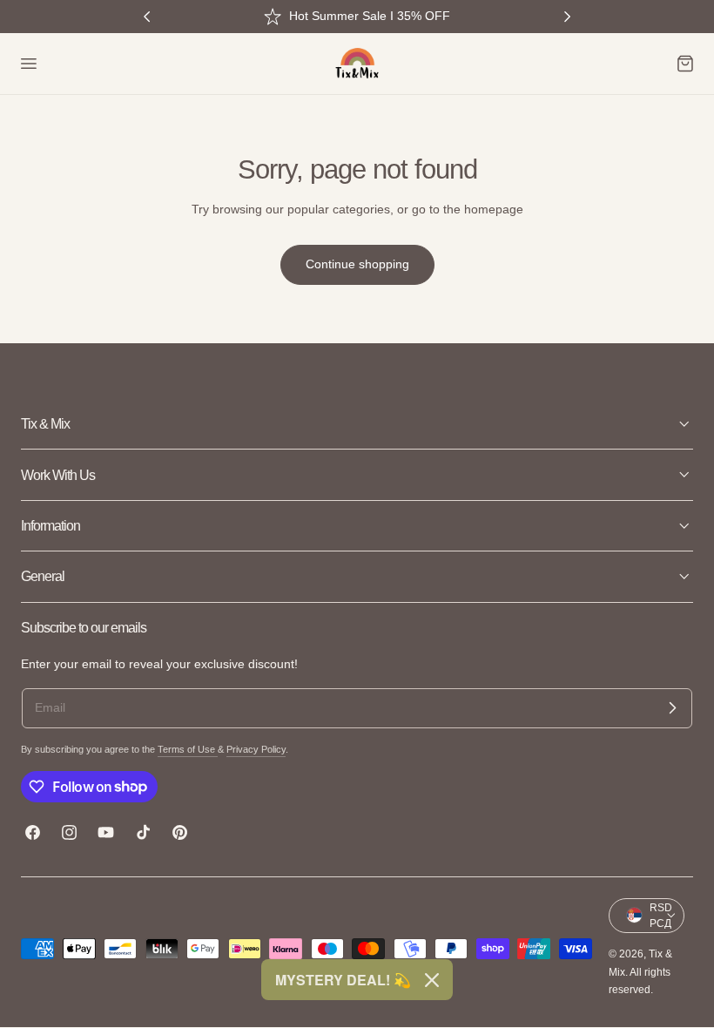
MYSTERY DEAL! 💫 (343, 980)
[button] (28, 63)
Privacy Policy (256, 749)
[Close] (432, 980)
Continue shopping (357, 264)
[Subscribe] (672, 708)
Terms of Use (188, 749)
